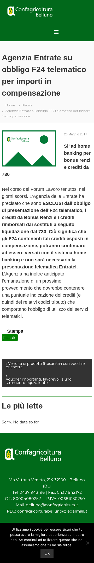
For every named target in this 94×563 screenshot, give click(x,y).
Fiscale (27, 105)
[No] (87, 542)
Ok (47, 553)
